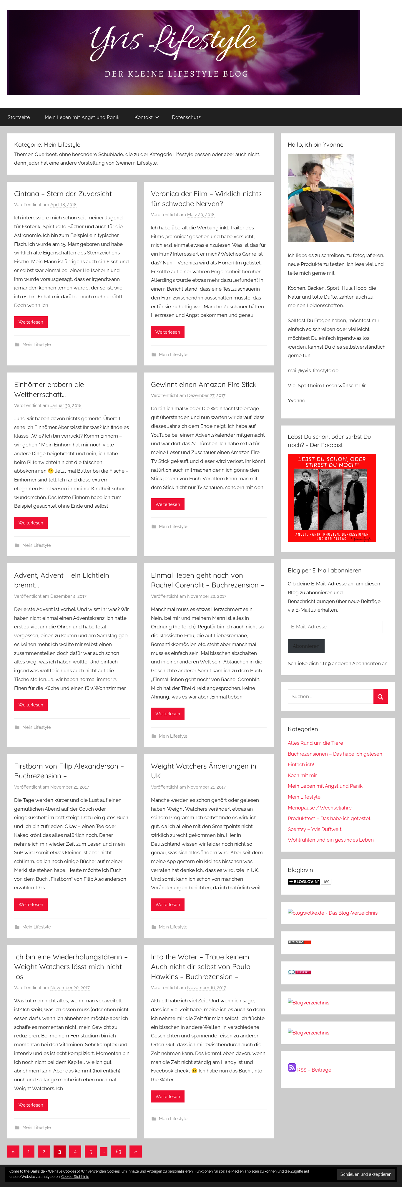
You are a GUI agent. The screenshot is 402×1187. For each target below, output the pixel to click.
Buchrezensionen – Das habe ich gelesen (335, 754)
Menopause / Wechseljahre (320, 808)
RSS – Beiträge (313, 1070)
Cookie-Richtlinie (75, 1177)
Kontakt (143, 117)
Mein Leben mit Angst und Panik (82, 117)
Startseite (19, 117)
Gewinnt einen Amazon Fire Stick (204, 384)
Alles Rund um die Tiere (315, 743)
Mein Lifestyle (36, 344)
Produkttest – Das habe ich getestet (329, 818)
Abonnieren (306, 646)
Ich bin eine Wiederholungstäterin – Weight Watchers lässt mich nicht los (71, 966)
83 (118, 1151)
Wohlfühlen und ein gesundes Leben (331, 840)
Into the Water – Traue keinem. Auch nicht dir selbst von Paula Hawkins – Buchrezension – (200, 966)
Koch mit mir (302, 775)
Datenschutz (186, 117)
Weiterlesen (31, 322)
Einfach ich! (301, 764)
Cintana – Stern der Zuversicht (63, 193)
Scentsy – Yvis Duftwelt (315, 829)
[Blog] (308, 1033)
